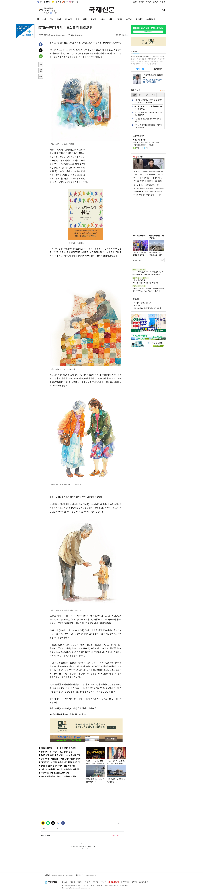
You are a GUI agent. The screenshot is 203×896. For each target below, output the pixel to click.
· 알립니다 (136, 305)
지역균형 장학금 (150, 64)
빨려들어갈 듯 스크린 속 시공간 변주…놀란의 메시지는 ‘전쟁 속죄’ (155, 188)
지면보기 (148, 2)
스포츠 (102, 19)
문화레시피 (139, 286)
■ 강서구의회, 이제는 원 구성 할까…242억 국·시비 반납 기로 (61, 755)
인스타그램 (74, 2)
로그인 (135, 2)
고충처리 (134, 882)
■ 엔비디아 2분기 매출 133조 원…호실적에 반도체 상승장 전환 (62, 769)
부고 (157, 142)
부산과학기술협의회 (58, 875)
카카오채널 (57, 2)
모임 (138, 142)
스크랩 (40, 76)
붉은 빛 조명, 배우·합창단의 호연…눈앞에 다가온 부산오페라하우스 (155, 288)
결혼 (146, 142)
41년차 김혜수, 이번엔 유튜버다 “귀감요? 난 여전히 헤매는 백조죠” (116, 763)
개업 (142, 142)
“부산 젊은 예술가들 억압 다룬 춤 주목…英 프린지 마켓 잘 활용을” (140, 256)
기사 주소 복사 (40, 70)
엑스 (49, 2)
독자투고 (95, 882)
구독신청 (162, 2)
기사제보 (103, 882)
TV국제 (129, 19)
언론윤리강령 (125, 882)
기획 (111, 19)
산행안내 (136, 145)
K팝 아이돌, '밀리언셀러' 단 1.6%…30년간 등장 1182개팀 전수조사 (156, 191)
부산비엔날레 (151, 59)
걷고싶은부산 (69, 875)
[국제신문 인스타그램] (78, 714)
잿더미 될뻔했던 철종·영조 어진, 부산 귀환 (147, 291)
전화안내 (72, 882)
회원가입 (141, 2)
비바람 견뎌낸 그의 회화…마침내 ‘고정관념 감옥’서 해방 (151, 272)
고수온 (146, 61)
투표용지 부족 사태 (137, 64)
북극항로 (140, 61)
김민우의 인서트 (140, 278)
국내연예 (138, 156)
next (165, 322)
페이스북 (42, 2)
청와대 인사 (147, 56)
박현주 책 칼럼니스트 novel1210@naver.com (51, 35)
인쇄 (40, 64)
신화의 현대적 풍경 (139, 280)
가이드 (136, 148)
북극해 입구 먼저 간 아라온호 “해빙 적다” (95, 780)
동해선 (161, 61)
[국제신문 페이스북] (60, 714)
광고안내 (79, 882)
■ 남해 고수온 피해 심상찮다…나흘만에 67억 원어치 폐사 (60, 758)
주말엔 (93, 19)
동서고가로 (154, 61)
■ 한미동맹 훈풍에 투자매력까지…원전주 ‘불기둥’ (57, 765)
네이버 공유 (40, 56)
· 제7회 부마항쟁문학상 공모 (142, 303)
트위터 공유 (40, 50)
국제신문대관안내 (91, 875)
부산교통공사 (141, 59)
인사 (134, 142)
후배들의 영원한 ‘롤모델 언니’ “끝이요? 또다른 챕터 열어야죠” (154, 181)
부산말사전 (150, 19)
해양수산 (68, 19)
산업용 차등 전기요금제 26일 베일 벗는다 (116, 780)
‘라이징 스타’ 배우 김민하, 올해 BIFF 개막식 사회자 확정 (152, 195)
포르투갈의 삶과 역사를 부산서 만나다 (145, 282)
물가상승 (156, 56)
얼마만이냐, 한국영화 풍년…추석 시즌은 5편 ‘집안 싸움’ (152, 178)
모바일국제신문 (143, 882)
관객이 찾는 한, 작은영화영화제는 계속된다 (147, 274)
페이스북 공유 (40, 44)
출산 (149, 142)
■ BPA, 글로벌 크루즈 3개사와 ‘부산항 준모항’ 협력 (57, 776)
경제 (59, 19)
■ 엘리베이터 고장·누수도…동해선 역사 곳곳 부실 (57, 748)
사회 (44, 19)
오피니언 (139, 19)
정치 (51, 19)
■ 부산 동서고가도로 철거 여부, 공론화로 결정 (55, 751)
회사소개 (64, 882)
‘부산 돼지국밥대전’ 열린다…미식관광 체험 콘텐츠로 (95, 763)
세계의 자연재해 (136, 56)
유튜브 (66, 2)
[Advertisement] (103, 162)
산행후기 (143, 145)
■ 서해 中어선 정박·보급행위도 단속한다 (54, 773)
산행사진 (151, 145)
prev (132, 322)
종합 (134, 94)
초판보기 (155, 2)
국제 (77, 19)
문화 (85, 19)
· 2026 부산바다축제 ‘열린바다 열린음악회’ (147, 308)
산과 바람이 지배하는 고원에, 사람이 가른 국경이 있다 (156, 255)
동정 (153, 142)
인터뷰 (119, 19)
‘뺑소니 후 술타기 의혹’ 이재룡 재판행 (146, 185)
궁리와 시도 (139, 270)
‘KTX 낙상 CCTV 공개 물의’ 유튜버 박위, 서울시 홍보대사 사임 (154, 171)
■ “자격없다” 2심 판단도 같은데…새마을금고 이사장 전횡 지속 (62, 762)
